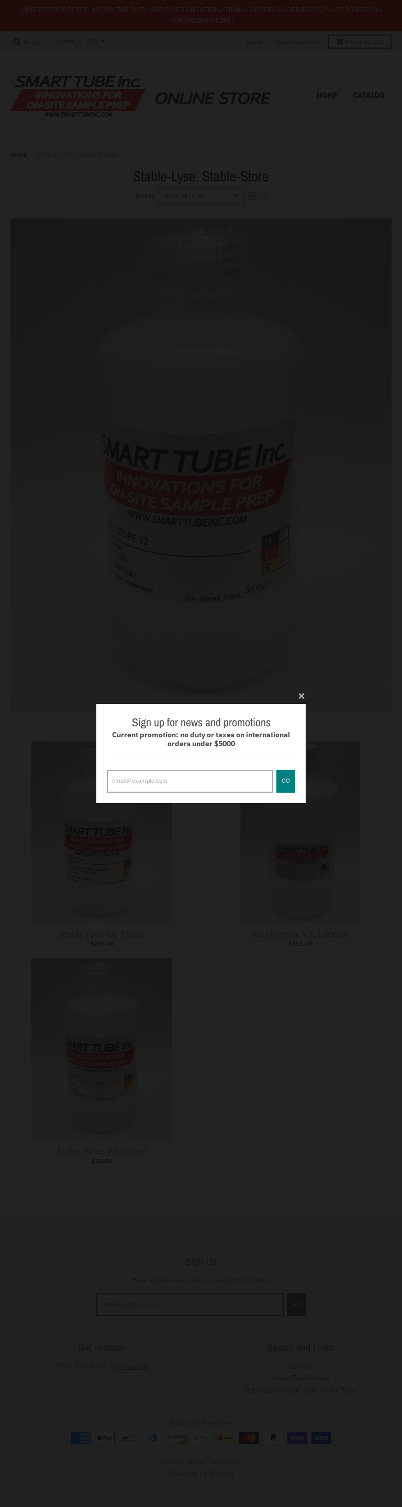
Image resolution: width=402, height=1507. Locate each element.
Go (286, 780)
